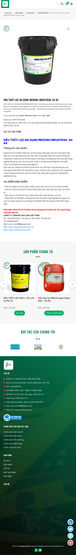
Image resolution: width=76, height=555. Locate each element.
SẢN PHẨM (19, 13)
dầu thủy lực (13, 123)
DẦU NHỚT (30, 13)
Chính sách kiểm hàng (13, 443)
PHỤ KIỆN (7, 476)
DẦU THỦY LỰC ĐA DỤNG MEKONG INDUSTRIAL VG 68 (40, 123)
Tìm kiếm (62, 4)
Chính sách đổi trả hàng (14, 440)
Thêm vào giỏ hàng (54, 313)
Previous (3, 284)
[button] (68, 29)
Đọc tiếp (19, 313)
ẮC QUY (7, 461)
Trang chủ (8, 13)
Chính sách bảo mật (12, 447)
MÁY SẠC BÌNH (10, 472)
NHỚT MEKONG (43, 13)
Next (72, 284)
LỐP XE (7, 468)
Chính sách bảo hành (12, 436)
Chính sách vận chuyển (13, 432)
